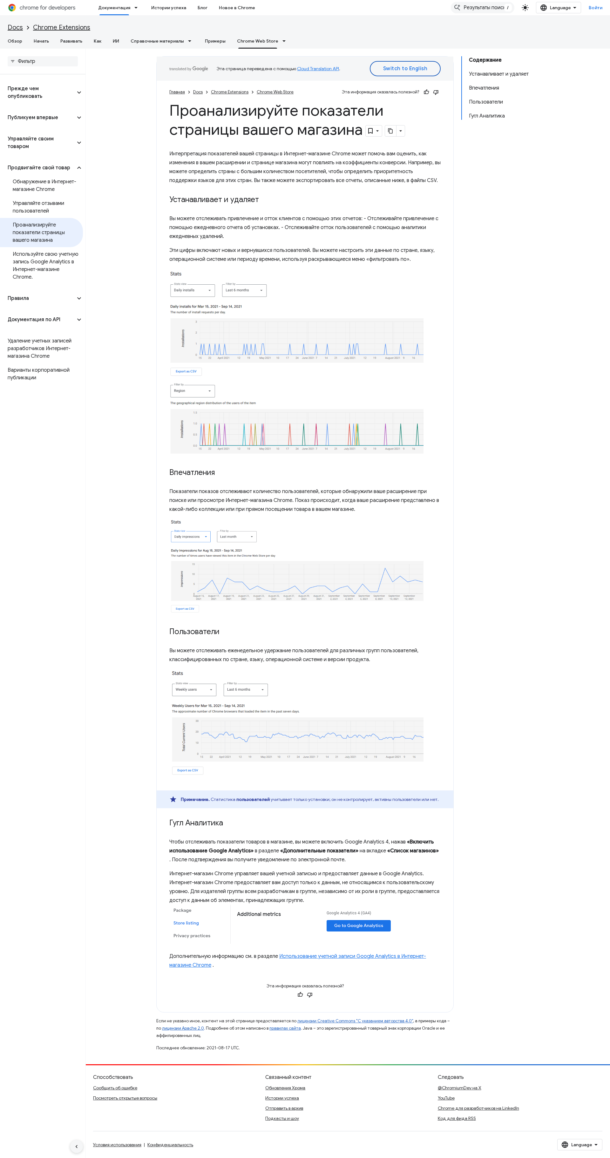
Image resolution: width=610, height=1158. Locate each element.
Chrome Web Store (257, 41)
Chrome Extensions (61, 27)
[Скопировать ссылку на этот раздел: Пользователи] (226, 632)
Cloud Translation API (318, 68)
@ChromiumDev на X (459, 1088)
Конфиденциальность (170, 1144)
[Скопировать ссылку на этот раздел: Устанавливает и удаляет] (265, 200)
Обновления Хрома (285, 1088)
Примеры (215, 41)
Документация (114, 7)
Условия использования (117, 1144)
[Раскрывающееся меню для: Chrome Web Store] (286, 41)
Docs (15, 27)
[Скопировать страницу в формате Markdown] (390, 130)
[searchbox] (43, 61)
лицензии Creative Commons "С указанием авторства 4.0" (355, 1021)
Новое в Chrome (237, 7)
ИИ (116, 41)
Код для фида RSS (457, 1118)
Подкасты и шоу (282, 1118)
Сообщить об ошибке (115, 1088)
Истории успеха (168, 7)
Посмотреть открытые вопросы (125, 1098)
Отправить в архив (284, 1108)
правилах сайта (285, 1028)
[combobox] (482, 7)
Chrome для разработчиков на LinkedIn (478, 1108)
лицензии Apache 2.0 (183, 1028)
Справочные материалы (157, 41)
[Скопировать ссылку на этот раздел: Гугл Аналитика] (229, 823)
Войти (596, 7)
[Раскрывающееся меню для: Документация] (138, 7)
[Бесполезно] (436, 92)
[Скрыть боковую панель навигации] (76, 1146)
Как (97, 41)
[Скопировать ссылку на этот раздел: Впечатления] (221, 473)
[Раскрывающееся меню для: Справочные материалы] (191, 41)
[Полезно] (426, 92)
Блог (202, 7)
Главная (177, 92)
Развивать (71, 41)
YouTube (446, 1098)
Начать (41, 41)
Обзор (15, 41)
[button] (37, 92)
